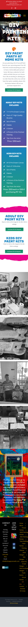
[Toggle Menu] (24, 15)
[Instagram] (14, 547)
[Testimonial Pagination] (3, 511)
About (21, 525)
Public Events (23, 574)
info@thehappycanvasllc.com (14, 4)
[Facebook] (14, 544)
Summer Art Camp (22, 590)
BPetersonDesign (14, 603)
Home (21, 523)
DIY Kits (22, 583)
